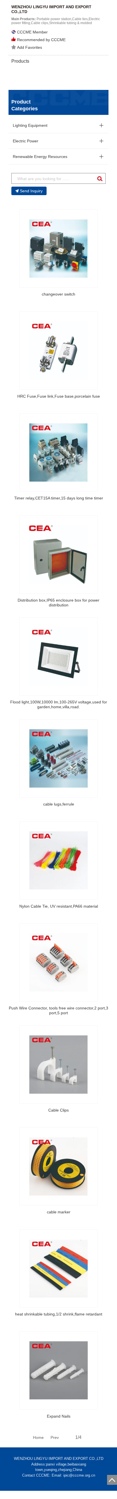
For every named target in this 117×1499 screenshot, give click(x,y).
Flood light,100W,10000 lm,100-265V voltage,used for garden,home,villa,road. (58, 704)
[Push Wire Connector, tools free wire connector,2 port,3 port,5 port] (58, 962)
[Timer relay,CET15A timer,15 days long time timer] (58, 452)
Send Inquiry (31, 191)
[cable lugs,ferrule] (58, 758)
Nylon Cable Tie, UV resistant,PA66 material (58, 906)
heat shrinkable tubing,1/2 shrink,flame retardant (58, 1314)
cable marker (58, 1212)
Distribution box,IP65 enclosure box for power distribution (58, 602)
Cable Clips (58, 1110)
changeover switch (58, 294)
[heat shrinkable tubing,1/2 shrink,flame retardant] (58, 1268)
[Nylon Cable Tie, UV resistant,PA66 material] (58, 860)
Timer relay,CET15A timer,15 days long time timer (58, 498)
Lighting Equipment (30, 125)
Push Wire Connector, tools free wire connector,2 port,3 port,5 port (58, 1010)
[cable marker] (58, 1166)
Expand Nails (58, 1416)
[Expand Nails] (58, 1370)
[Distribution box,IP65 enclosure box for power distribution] (58, 554)
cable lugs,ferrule (58, 804)
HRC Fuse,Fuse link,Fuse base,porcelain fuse (58, 396)
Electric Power (25, 141)
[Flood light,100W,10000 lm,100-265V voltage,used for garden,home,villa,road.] (58, 656)
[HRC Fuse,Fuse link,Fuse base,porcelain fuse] (58, 350)
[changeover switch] (58, 248)
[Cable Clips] (58, 1064)
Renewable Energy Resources (40, 156)
